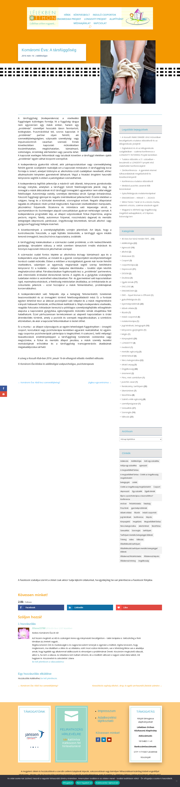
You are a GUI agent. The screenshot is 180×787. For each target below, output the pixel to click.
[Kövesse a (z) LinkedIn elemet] (103, 739)
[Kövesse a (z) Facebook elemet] (98, 739)
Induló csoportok (104, 15)
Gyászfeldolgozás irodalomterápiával (138, 193)
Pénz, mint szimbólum (132, 377)
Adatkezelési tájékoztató (107, 719)
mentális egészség (130, 351)
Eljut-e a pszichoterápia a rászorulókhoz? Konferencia (136, 497)
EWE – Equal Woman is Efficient (136, 295)
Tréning (123, 539)
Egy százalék (137, 491)
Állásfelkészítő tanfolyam (130, 544)
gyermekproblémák (139, 508)
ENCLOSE (126, 286)
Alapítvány (116, 19)
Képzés (149, 517)
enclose (123, 503)
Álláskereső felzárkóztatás (130, 556)
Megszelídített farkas (152, 521)
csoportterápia (128, 264)
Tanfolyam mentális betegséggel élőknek (136, 535)
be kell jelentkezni (49, 678)
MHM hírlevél (128, 355)
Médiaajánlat (82, 23)
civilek (134, 482)
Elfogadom (68, 783)
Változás (125, 416)
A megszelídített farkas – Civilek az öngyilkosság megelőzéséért (139, 476)
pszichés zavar (128, 382)
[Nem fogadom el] (176, 781)
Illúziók (125, 312)
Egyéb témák (127, 282)
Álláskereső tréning (128, 561)
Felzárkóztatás (135, 503)
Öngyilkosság (128, 369)
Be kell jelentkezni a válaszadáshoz (48, 661)
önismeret (126, 373)
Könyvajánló (127, 338)
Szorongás (126, 412)
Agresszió (126, 247)
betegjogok (125, 482)
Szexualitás (127, 408)
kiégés (124, 334)
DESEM (125, 273)
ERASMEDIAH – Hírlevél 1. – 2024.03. (138, 197)
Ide (65, 739)
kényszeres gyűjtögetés (132, 330)
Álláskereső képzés (151, 556)
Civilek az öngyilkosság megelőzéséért (135, 487)
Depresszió (127, 269)
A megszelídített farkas (129, 470)
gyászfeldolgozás (129, 299)
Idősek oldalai (128, 308)
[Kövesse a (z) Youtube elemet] (109, 739)
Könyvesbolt (82, 15)
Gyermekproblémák (131, 303)
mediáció (126, 347)
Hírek (67, 15)
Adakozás (124, 461)
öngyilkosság (143, 561)
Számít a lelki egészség (132, 399)
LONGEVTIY (127, 343)
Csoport (125, 260)
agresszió (143, 465)
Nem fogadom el (84, 783)
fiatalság (147, 503)
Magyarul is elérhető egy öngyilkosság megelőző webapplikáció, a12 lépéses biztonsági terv (137, 213)
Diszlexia (126, 277)
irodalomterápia (129, 321)
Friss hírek (124, 508)
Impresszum (107, 711)
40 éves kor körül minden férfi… (136, 238)
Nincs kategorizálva (130, 360)
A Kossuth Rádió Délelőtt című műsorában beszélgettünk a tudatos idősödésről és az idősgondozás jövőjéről (140, 140)
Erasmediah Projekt (69, 19)
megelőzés (137, 521)
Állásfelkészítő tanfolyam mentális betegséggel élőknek (139, 550)
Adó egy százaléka (151, 461)
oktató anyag (128, 364)
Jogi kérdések (125, 517)
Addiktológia (41, 55)
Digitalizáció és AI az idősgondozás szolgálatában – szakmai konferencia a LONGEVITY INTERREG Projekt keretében (138, 151)
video (131, 539)
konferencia (138, 517)
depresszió (124, 491)
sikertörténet (144, 526)
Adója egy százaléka (128, 465)
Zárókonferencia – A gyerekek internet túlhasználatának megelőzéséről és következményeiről (138, 173)
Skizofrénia (127, 395)
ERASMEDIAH (128, 290)
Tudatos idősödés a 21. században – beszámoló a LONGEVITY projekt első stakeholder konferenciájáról (137, 162)
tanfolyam (147, 530)
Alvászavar (126, 256)
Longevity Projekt (95, 19)
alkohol (125, 251)
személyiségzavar (130, 403)
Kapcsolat (100, 23)
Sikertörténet (127, 390)
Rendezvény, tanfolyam (132, 386)
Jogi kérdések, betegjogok (133, 325)
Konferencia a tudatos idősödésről (137, 181)
